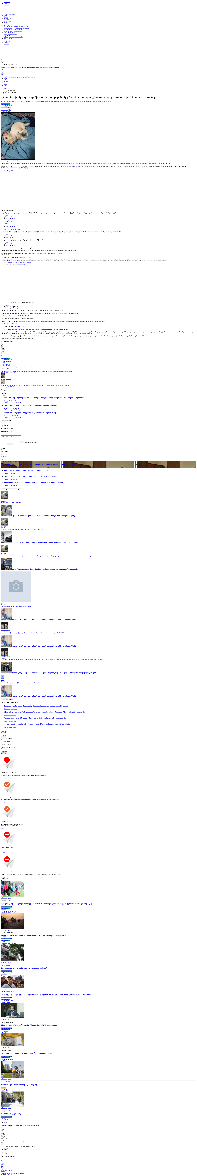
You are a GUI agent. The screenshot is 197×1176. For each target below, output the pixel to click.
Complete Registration (9, 14)
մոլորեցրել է (78, 166)
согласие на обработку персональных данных (27, 1141)
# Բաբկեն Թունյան (7, 972)
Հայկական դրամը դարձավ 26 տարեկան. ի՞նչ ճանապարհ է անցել (26, 1053)
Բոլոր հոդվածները (10, 32)
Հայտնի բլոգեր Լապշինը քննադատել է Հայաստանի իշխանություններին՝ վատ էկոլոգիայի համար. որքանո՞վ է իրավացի (47, 994)
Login (5, 15)
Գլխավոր (7, 2)
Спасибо (3, 828)
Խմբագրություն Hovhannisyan (9, 92)
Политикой (59, 1141)
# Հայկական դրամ (7, 1059)
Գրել (2, 69)
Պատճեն (19, 1173)
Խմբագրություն (6, 898)
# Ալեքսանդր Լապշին (7, 1000)
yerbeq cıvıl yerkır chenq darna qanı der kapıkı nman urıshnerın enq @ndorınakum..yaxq (22, 529)
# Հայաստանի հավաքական (10, 912)
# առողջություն (5, 1002)
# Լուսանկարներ (6, 107)
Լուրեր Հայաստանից (10, 34)
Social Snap (10, 1174)
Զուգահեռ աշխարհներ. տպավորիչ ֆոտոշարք (19, 1085)
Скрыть (11, 699)
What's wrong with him (9, 170)
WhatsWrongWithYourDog (18, 264)
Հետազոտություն (6, 907)
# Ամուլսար (4, 1031)
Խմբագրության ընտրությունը (13, 37)
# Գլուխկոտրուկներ (7, 105)
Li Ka (2, 603)
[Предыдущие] (2, 880)
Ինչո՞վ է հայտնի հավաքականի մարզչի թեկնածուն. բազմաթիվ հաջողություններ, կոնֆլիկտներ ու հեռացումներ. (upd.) (46, 904)
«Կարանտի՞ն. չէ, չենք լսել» (11, 1114)
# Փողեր (3, 1060)
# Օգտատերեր (5, 111)
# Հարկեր (4, 974)
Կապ (8, 35)
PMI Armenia (7, 19)
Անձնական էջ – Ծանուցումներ (13, 31)
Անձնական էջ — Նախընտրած (13, 29)
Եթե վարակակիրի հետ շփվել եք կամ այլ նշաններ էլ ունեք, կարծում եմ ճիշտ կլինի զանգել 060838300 (32, 632)
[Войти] (1, 71)
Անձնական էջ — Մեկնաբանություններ (16, 28)
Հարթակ (6, 5)
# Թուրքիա (4, 941)
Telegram (3, 368)
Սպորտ (3, 909)
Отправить (9, 444)
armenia (2, 680)
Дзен (7, 368)
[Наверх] (2, 1143)
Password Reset (7, 18)
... (1, 7)
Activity (6, 12)
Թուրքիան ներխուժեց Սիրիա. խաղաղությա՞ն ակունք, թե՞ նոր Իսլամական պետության (34, 935)
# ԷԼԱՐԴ (3, 1032)
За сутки (3, 424)
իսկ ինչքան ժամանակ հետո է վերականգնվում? (16, 606)
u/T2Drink (7, 264)
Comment (6, 215)
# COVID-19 (4, 1118)
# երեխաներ (5, 1090)
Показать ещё (4, 699)
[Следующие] (4, 880)
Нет (5, 732)
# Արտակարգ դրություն (8, 1119)
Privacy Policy (7, 21)
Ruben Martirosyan (5, 630)
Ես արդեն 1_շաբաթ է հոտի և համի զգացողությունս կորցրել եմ (21, 682)
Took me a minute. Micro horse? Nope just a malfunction (17, 262)
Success (6, 22)
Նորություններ (5, 104)
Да (1, 732)
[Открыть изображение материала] (18, 159)
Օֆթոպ (3, 1088)
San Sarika (3, 499)
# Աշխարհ (4, 1089)
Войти (2, 73)
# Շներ (3, 108)
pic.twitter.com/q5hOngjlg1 (10, 323)
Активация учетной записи (11, 23)
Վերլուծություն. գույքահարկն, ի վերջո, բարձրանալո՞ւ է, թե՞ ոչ (24, 968)
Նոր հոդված (8, 38)
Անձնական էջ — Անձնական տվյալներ (16, 26)
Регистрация (7, 25)
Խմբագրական (8, 3)
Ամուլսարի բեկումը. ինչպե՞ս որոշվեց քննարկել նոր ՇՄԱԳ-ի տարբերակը (29, 1025)
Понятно (3, 777)
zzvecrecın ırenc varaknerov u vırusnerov (11, 502)
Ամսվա (3, 426)
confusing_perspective (11, 171)
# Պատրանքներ (6, 110)
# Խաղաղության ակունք (8, 943)
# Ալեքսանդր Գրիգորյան (8, 911)
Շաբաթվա (4, 425)
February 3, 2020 (21, 326)
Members (6, 17)
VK (10, 368)
